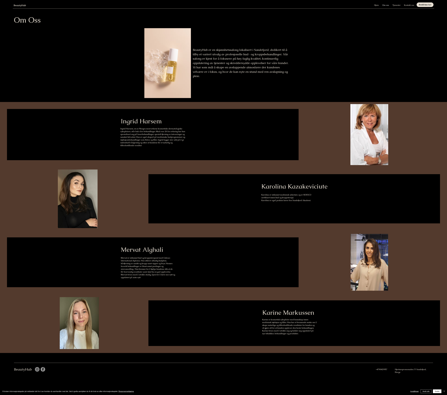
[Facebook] (43, 369)
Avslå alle (426, 391)
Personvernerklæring (126, 391)
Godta (437, 391)
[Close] (444, 391)
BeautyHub (20, 5)
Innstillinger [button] (414, 391)
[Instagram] (37, 369)
